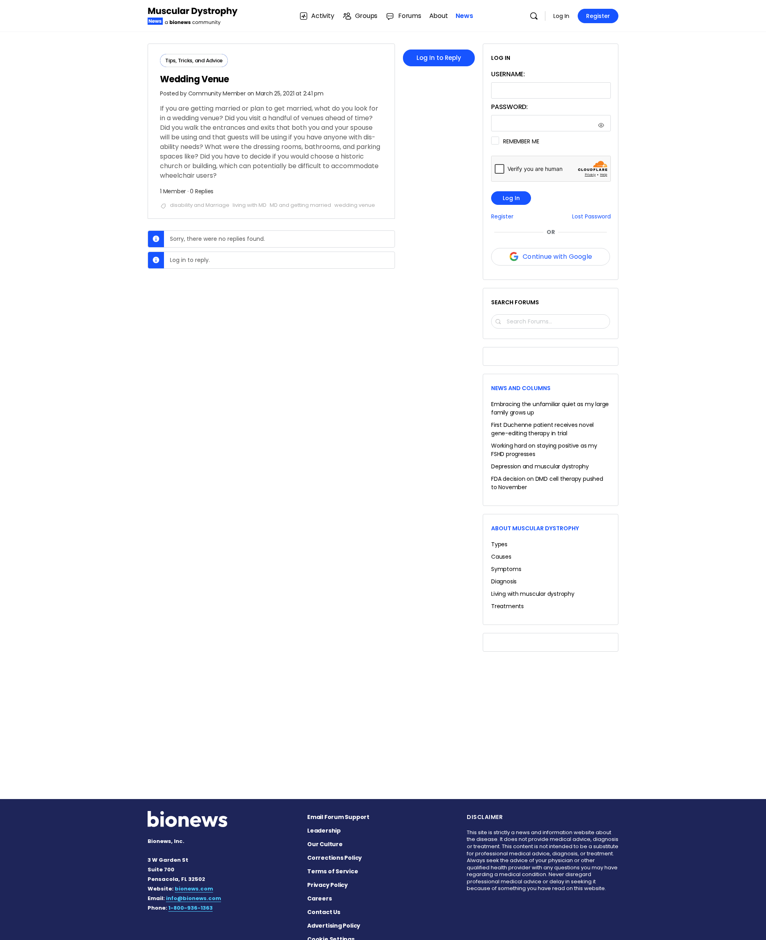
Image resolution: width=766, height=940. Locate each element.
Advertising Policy (333, 926)
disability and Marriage (199, 205)
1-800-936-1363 (190, 908)
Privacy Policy (327, 885)
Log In (561, 16)
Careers (319, 898)
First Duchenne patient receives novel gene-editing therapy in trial (542, 429)
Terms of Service (332, 871)
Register (598, 16)
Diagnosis (504, 581)
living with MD (250, 205)
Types (499, 544)
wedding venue (354, 205)
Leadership (324, 831)
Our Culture (325, 844)
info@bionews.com (193, 898)
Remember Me (521, 141)
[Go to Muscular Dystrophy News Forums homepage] (193, 15)
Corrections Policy (334, 858)
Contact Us (323, 912)
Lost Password (591, 216)
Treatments (507, 606)
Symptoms (506, 569)
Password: (509, 107)
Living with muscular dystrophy (532, 594)
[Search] (534, 16)
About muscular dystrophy (535, 528)
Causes (501, 557)
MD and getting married (300, 205)
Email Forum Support (338, 817)
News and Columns (521, 388)
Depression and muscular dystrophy (540, 466)
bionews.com (194, 888)
